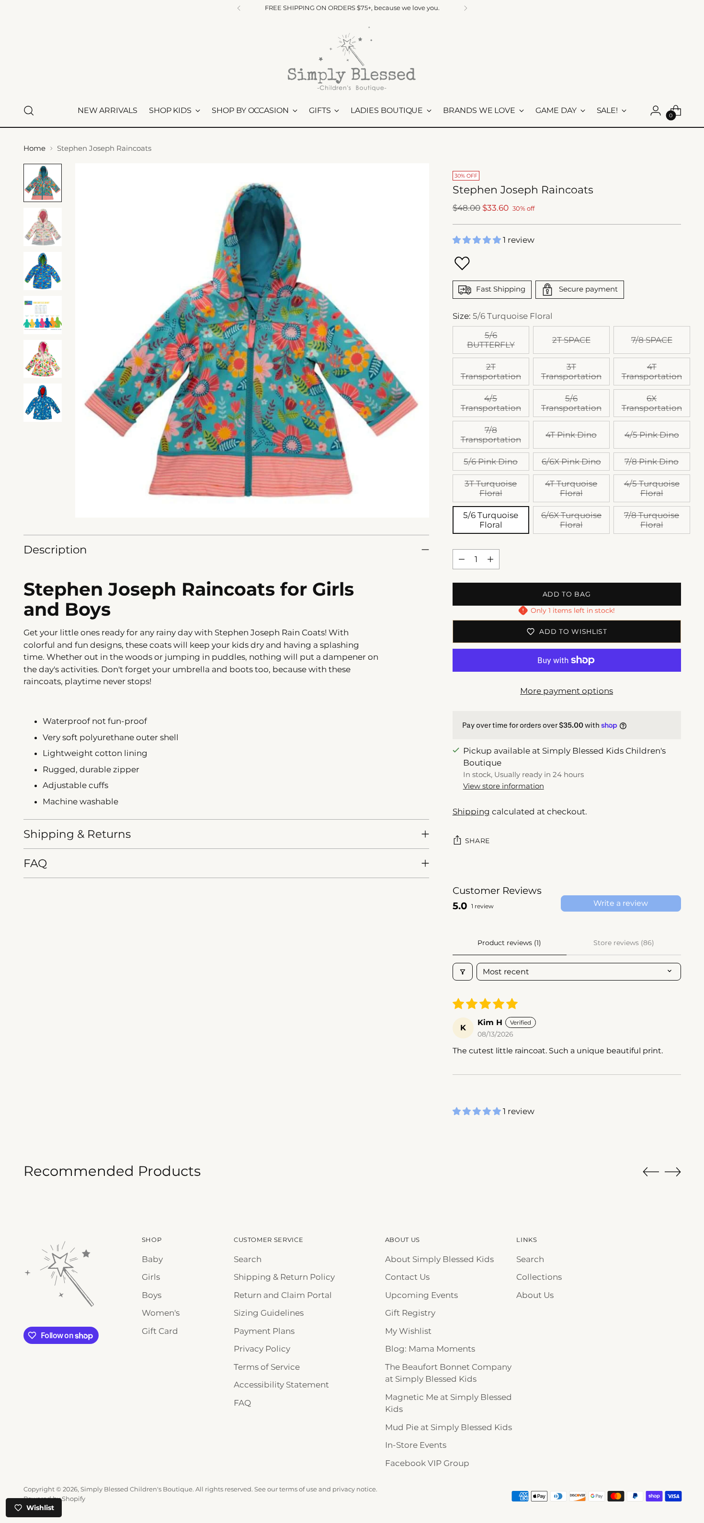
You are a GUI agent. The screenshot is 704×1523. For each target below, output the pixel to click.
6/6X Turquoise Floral (571, 520)
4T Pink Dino (571, 435)
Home (34, 148)
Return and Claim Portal (283, 1295)
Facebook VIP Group (427, 1463)
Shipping (471, 811)
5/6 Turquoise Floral (490, 520)
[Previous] (239, 8)
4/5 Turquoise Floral (652, 488)
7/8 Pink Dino (652, 461)
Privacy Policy (262, 1349)
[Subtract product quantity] (461, 559)
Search (247, 1259)
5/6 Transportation (571, 403)
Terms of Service (267, 1367)
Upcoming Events (421, 1295)
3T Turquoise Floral (491, 488)
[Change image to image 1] (42, 183)
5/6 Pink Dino (491, 461)
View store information (503, 785)
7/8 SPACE (651, 340)
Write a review (620, 903)
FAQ (242, 1403)
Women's (161, 1313)
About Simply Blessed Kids (439, 1259)
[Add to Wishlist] (462, 263)
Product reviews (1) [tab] (509, 942)
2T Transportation (491, 371)
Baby (152, 1259)
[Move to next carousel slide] (673, 1171)
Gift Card (160, 1331)
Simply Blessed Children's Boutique (136, 1489)
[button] (478, 240)
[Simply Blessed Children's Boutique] (352, 58)
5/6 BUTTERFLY (491, 340)
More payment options (566, 691)
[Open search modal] (28, 110)
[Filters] (463, 972)
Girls (151, 1277)
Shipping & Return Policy (284, 1277)
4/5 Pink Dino (652, 435)
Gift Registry (410, 1313)
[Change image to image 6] (42, 403)
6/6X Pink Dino (571, 461)
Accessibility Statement (281, 1384)
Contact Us (407, 1277)
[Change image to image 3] (42, 271)
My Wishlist (408, 1331)
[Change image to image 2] (42, 227)
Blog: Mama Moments (430, 1349)
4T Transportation (652, 371)
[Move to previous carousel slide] (651, 1172)
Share (477, 840)
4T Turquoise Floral (571, 488)
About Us (535, 1295)
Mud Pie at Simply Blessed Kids (448, 1427)
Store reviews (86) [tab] (623, 942)
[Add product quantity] (490, 559)
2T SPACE (571, 340)
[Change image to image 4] (42, 315)
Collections (539, 1277)
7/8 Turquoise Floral (651, 520)
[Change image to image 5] (42, 359)
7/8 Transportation (491, 434)
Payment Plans (264, 1331)
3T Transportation (571, 371)
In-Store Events (415, 1445)
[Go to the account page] (655, 110)
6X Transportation (652, 403)
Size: (503, 316)
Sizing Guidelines (269, 1313)
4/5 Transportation (491, 403)
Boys (151, 1295)
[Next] (465, 8)
